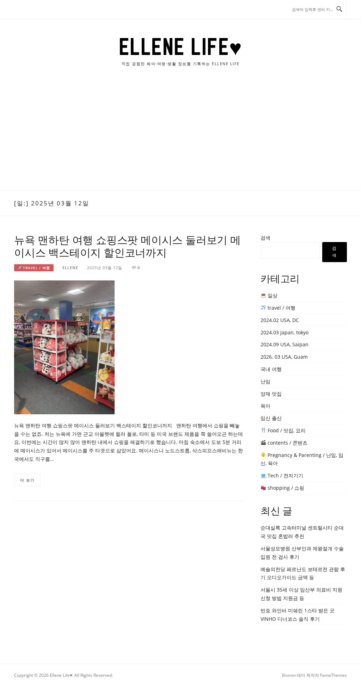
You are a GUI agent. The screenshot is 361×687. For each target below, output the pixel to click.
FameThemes (333, 675)
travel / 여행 (36, 267)
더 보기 (27, 480)
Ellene (70, 267)
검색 (265, 237)
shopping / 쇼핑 (285, 487)
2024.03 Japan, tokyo (284, 332)
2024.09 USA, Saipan (284, 344)
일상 (271, 295)
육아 (265, 405)
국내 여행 (271, 369)
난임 (265, 381)
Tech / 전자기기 (284, 475)
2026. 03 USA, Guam (284, 356)
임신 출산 (271, 418)
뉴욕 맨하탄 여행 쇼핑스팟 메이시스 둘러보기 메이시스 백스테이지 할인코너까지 (127, 246)
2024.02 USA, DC (280, 320)
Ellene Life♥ (181, 46)
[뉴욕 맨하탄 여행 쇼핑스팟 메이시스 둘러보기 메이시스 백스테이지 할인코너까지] (64, 347)
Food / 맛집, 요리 (286, 430)
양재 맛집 (271, 393)
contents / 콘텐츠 (286, 442)
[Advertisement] (180, 137)
